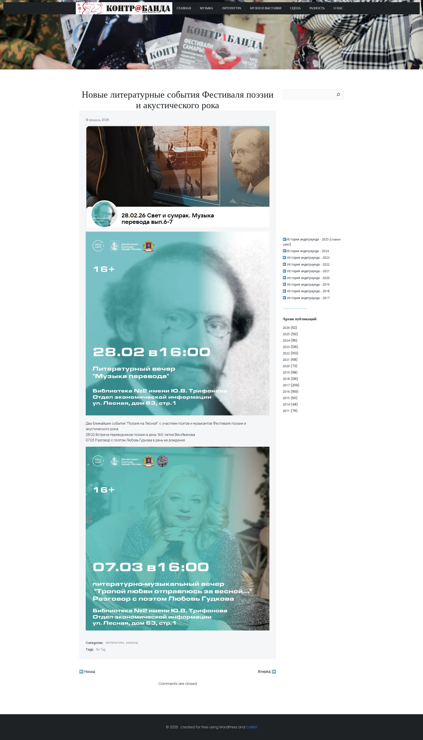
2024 (286, 340)
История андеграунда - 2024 (307, 251)
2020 (286, 366)
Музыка (206, 8)
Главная (184, 8)
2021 (286, 359)
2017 (286, 385)
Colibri (251, 727)
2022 (286, 353)
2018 (286, 379)
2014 (286, 404)
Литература (231, 8)
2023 (286, 347)
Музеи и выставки (265, 8)
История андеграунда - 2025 (307, 239)
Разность (317, 8)
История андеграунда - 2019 (308, 284)
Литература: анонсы (122, 642)
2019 (286, 372)
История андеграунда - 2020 (308, 278)
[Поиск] (338, 94)
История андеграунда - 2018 (308, 291)
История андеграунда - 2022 (308, 264)
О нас (338, 8)
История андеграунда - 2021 (308, 271)
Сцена (295, 8)
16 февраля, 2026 (97, 120)
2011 (286, 411)
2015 (286, 398)
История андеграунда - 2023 (308, 257)
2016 (286, 391)
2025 (286, 334)
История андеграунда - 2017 (308, 298)
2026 (286, 327)
